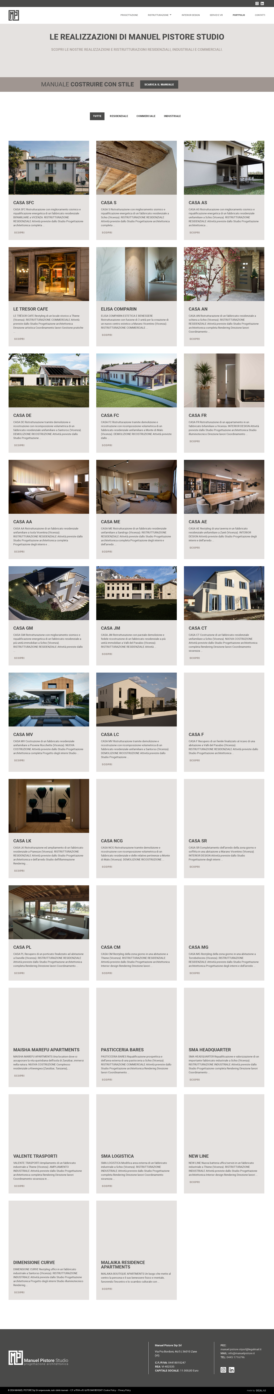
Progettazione (129, 15)
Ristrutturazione (158, 14)
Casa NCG (112, 841)
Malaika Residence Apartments (123, 1264)
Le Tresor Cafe (30, 309)
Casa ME (110, 522)
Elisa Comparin (119, 309)
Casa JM (110, 628)
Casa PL (22, 947)
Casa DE (22, 415)
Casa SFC (23, 203)
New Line (199, 1156)
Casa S (108, 203)
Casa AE (198, 522)
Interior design (191, 15)
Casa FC (110, 415)
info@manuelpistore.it (241, 1353)
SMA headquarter (210, 1050)
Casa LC (110, 734)
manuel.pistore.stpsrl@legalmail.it (241, 1349)
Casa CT (198, 628)
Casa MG (198, 947)
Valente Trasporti (35, 1156)
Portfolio (239, 15)
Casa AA (22, 522)
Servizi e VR (216, 15)
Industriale (172, 116)
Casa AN (198, 309)
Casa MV (23, 734)
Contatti (260, 15)
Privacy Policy (124, 1390)
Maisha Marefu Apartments (46, 1050)
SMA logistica (117, 1156)
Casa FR (198, 415)
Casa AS (198, 203)
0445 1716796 (233, 1357)
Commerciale (146, 116)
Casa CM (111, 947)
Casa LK (22, 841)
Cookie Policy (110, 1390)
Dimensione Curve (34, 1262)
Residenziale (119, 116)
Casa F (196, 734)
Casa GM (23, 628)
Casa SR (198, 841)
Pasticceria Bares (122, 1050)
